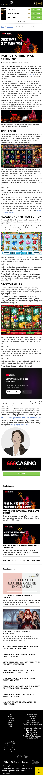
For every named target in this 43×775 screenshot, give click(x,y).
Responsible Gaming (10, 748)
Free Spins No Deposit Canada (32, 724)
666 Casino (31, 74)
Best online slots (32, 732)
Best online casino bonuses (32, 728)
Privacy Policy (11, 742)
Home (11, 714)
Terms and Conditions (11, 750)
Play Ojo (32, 718)
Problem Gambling (10, 744)
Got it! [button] (39, 771)
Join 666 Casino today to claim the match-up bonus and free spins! (21, 418)
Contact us (11, 716)
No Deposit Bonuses (32, 722)
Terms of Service (11, 752)
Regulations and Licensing (11, 746)
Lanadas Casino (32, 714)
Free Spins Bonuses (32, 720)
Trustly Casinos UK (32, 738)
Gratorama (32, 716)
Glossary (11, 722)
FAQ (11, 726)
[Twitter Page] (21, 756)
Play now (36, 9)
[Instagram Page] (26, 756)
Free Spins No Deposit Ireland (32, 736)
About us (11, 720)
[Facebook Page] (17, 756)
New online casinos (32, 734)
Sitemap (10, 724)
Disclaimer (11, 718)
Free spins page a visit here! (19, 424)
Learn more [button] (6, 773)
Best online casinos (32, 730)
